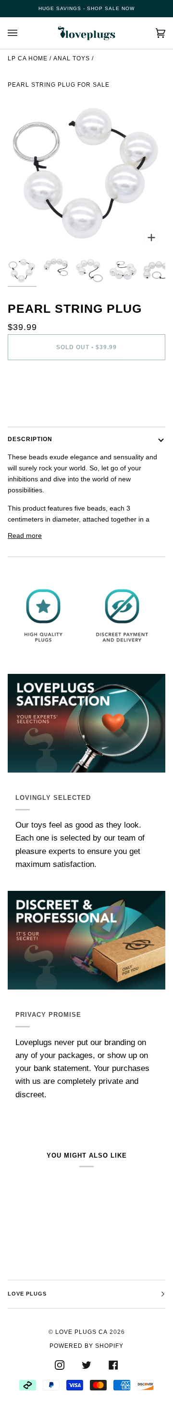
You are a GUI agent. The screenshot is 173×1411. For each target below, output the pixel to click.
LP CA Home (28, 58)
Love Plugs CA (81, 1332)
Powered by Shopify (86, 1346)
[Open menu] (22, 33)
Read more (25, 535)
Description (30, 439)
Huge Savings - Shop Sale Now (86, 8)
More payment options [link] (42, 405)
